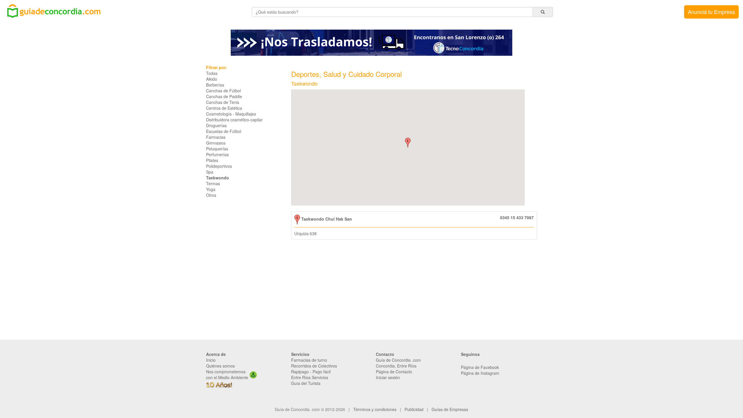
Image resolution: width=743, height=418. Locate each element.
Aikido (211, 79)
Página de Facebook (480, 367)
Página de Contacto (394, 371)
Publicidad (414, 409)
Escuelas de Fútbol (223, 131)
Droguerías (216, 125)
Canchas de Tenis (222, 102)
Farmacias (216, 137)
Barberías (215, 85)
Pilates (212, 160)
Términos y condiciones (374, 409)
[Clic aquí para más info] (371, 42)
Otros (211, 195)
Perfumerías (217, 154)
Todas (211, 73)
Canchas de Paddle (224, 96)
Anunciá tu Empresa (711, 11)
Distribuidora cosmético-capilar (234, 119)
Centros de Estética (224, 108)
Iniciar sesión (388, 377)
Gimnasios (216, 143)
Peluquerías (217, 149)
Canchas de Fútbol (223, 90)
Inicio (211, 360)
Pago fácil (322, 371)
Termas (213, 183)
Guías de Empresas (450, 409)
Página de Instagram (480, 373)
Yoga (210, 189)
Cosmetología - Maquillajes (231, 114)
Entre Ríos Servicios (309, 377)
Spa (209, 172)
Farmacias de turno (309, 360)
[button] (408, 142)
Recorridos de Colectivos (314, 366)
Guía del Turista (305, 383)
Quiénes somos (220, 366)
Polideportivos (219, 166)
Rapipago (300, 371)
